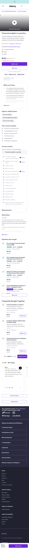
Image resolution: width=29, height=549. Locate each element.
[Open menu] (2, 6)
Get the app (4, 492)
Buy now (14, 68)
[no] (12, 387)
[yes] (9, 387)
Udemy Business (20, 409)
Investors (4, 482)
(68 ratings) (12, 43)
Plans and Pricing (6, 497)
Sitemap (4, 521)
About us (4, 473)
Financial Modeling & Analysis (9, 11)
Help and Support (6, 501)
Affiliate (3, 499)
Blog (3, 480)
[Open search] (21, 6)
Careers (3, 475)
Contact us (4, 478)
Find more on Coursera (7, 485)
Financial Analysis (22, 11)
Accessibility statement (7, 517)
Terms (3, 524)
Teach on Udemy (5, 495)
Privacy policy (5, 519)
